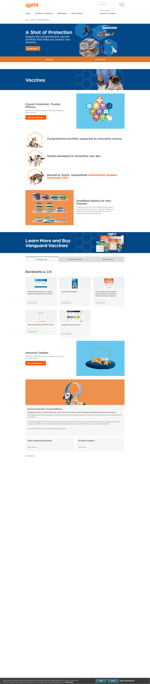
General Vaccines (108, 259)
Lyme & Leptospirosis (75, 259)
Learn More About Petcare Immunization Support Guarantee (47, 428)
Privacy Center (69, 682)
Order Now (34, 48)
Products (32, 20)
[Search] (121, 5)
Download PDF (32, 303)
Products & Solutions (44, 13)
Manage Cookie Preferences (127, 680)
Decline (113, 680)
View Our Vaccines (35, 117)
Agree (101, 680)
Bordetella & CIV (42, 259)
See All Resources (35, 363)
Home (27, 13)
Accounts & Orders (108, 13)
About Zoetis (76, 13)
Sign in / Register (105, 10)
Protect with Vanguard (43, 19)
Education (62, 13)
